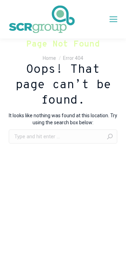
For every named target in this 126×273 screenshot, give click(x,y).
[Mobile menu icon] (113, 19)
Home (49, 58)
